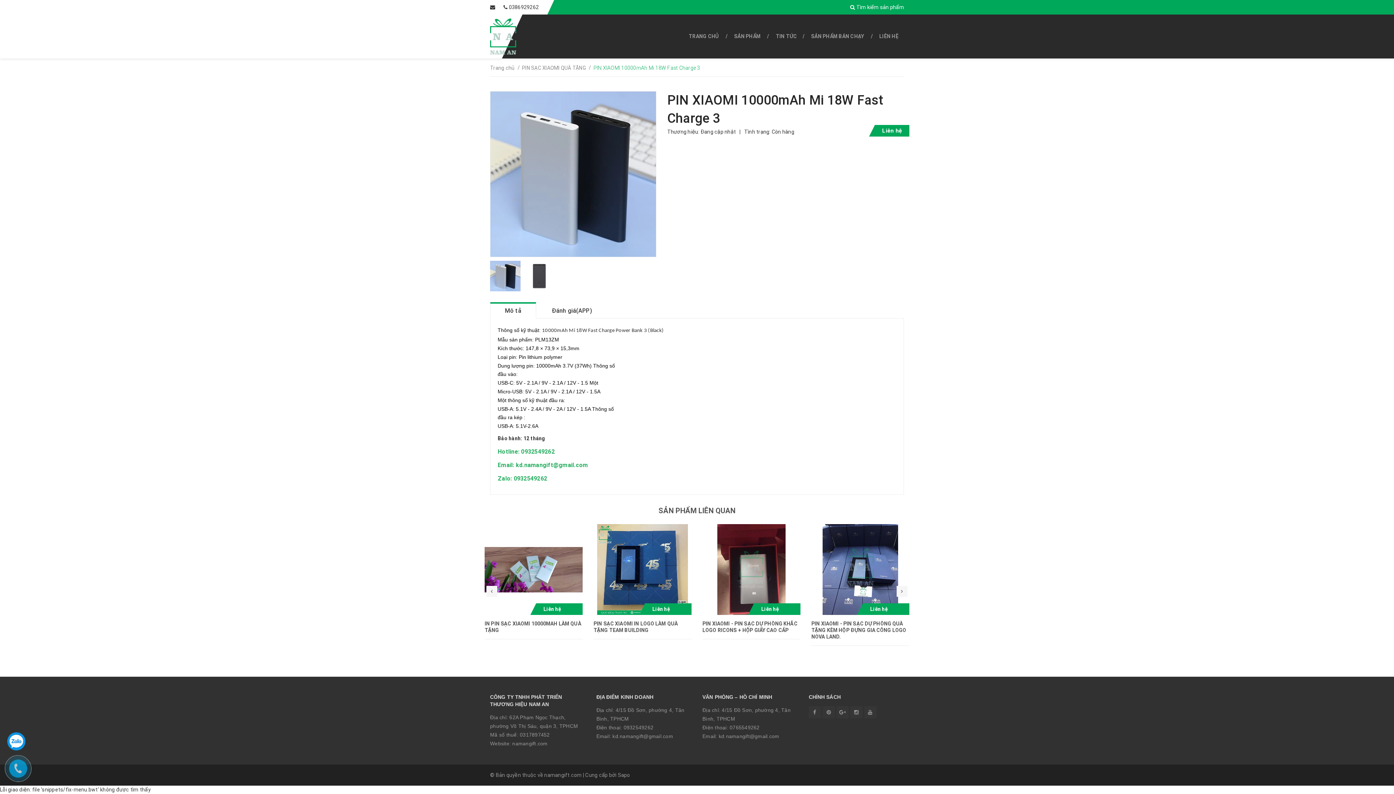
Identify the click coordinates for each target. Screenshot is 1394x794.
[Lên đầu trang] (1372, 785)
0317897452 (535, 735)
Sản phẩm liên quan (697, 510)
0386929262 (524, 7)
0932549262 (639, 727)
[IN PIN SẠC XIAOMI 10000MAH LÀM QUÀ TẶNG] (534, 569)
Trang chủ (704, 36)
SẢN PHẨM (747, 36)
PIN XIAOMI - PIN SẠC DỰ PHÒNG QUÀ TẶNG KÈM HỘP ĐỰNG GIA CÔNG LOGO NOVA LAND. (858, 630)
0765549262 (745, 727)
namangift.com (529, 743)
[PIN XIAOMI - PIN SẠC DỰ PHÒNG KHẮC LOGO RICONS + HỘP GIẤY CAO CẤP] (751, 569)
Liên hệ (888, 36)
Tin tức (786, 36)
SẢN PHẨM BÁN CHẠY (837, 36)
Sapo (624, 775)
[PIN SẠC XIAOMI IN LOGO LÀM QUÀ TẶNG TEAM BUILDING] (643, 569)
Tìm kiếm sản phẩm (879, 7)
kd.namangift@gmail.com (642, 736)
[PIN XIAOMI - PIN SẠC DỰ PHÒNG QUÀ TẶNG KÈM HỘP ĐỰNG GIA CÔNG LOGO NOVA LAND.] (860, 569)
